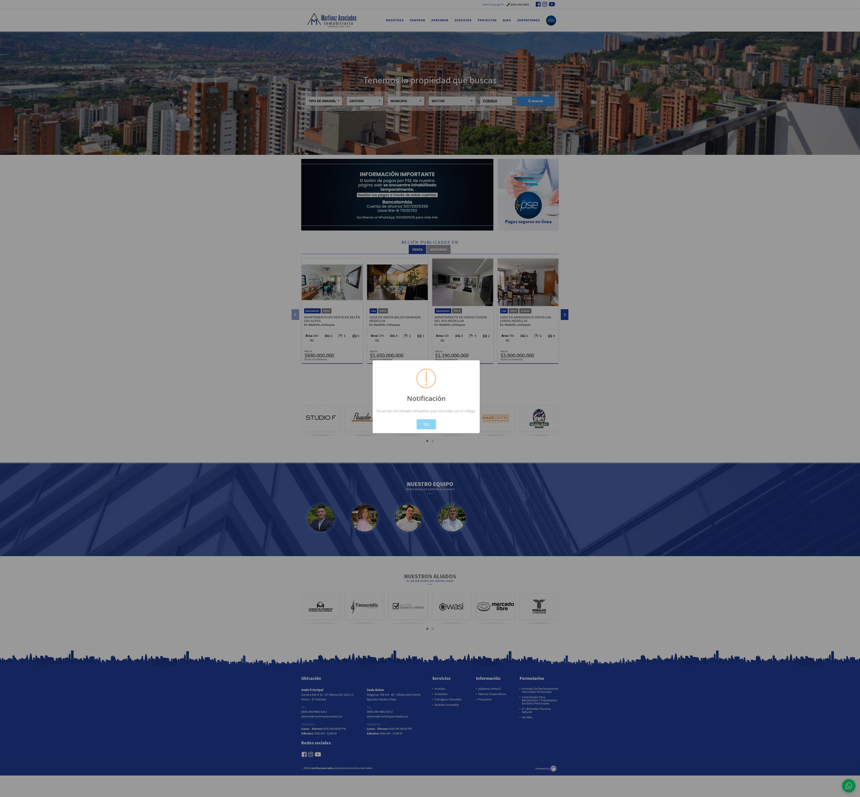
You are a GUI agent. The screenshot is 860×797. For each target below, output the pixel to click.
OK (426, 424)
